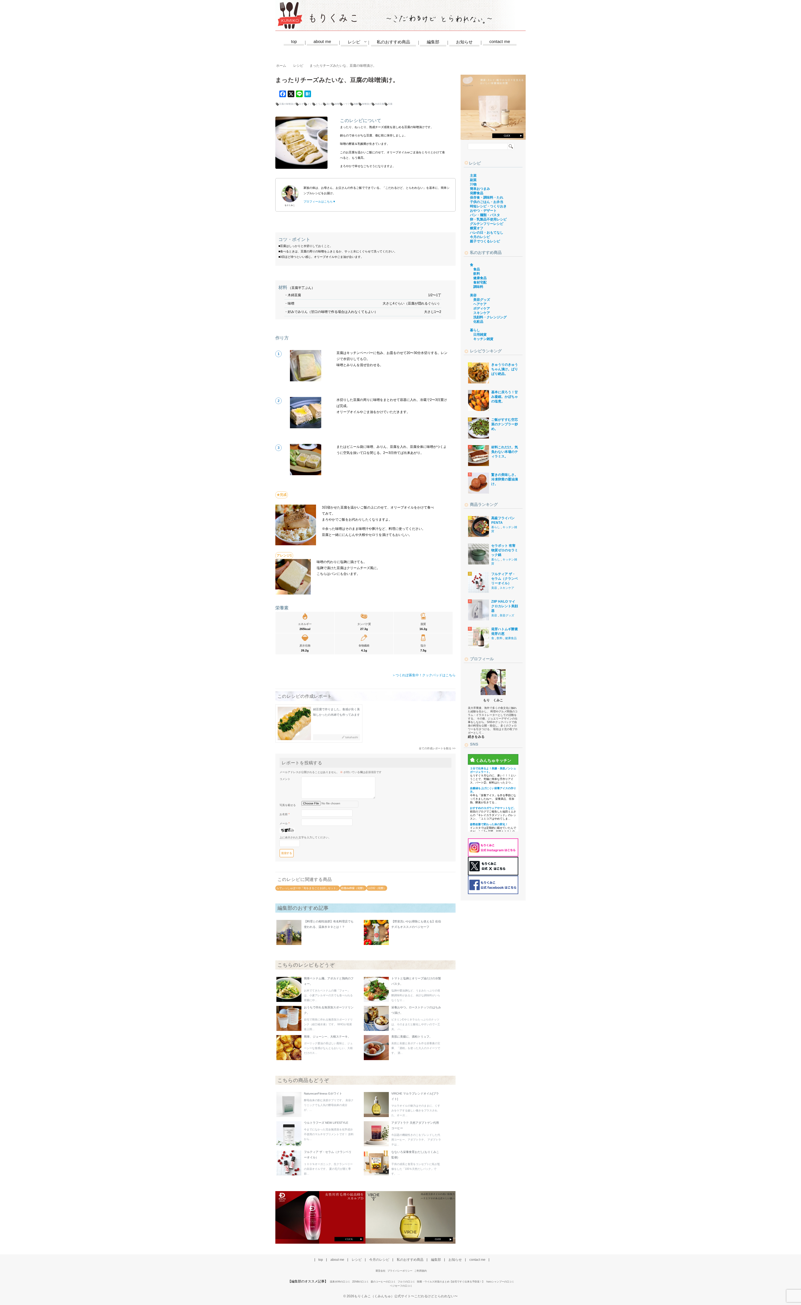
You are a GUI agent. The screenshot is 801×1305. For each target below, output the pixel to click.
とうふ (319, 104)
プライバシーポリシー (399, 1270)
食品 (476, 269)
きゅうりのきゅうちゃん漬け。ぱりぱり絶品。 (504, 369)
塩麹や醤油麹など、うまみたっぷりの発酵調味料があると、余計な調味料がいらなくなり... (415, 995)
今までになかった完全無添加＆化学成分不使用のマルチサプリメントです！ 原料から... (329, 1134)
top (294, 41)
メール (285, 823)
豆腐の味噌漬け (287, 104)
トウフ (346, 104)
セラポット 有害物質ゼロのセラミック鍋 (504, 550)
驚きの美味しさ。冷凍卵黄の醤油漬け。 (504, 479)
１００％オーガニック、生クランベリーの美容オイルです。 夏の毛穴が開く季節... (328, 1169)
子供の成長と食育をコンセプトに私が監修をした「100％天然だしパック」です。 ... (415, 1169)
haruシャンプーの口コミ (500, 1281)
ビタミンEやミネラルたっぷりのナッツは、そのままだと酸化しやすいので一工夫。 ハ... (415, 1024)
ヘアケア (480, 304)
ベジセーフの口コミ (401, 1285)
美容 (473, 295)
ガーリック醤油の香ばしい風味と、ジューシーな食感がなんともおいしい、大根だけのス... (328, 1048)
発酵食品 (476, 193)
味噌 (337, 104)
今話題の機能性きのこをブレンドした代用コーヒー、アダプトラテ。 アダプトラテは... (416, 1139)
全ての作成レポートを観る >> (437, 748)
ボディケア (481, 308)
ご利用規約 (420, 1270)
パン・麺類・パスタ (485, 215)
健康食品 (480, 278)
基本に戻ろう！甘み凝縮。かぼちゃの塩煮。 (504, 396)
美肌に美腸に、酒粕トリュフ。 (411, 1036)
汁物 (473, 184)
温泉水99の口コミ (340, 1281)
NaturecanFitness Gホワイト (323, 1093)
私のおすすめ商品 (393, 42)
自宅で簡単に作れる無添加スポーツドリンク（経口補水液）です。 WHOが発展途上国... (328, 1024)
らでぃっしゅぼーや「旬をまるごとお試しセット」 (307, 888)
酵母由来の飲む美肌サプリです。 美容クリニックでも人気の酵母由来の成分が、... (329, 1105)
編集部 (433, 42)
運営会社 (380, 1270)
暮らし (475, 330)
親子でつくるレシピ (485, 241)
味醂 (356, 104)
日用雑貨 (480, 334)
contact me (499, 41)
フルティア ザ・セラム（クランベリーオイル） (504, 578)
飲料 (476, 273)
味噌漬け (366, 104)
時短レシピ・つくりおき (488, 206)
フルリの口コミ (406, 1281)
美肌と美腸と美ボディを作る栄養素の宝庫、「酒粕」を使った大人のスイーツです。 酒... (415, 1048)
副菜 (473, 180)
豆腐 (390, 104)
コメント (285, 779)
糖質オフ (476, 228)
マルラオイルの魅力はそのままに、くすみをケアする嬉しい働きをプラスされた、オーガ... (415, 1110)
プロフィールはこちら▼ (320, 201)
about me (322, 41)
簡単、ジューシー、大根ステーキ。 (327, 1036)
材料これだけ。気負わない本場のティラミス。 (504, 451)
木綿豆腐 (379, 104)
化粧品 (478, 321)
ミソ (309, 104)
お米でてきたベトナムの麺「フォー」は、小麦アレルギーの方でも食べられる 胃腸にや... (328, 995)
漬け (328, 104)
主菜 (473, 175)
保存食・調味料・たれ (486, 197)
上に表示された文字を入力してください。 (305, 837)
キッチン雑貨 (483, 339)
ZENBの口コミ (360, 1281)
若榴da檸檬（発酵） (353, 888)
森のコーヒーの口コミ (383, 1281)
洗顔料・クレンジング (490, 317)
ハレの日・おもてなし (486, 232)
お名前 (285, 814)
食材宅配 (480, 282)
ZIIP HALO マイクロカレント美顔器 (504, 606)
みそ (301, 104)
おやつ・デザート (483, 210)
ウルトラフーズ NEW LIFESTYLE (326, 1122)
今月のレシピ (480, 237)
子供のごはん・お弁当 (486, 202)
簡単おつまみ (480, 188)
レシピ (475, 163)
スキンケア (481, 313)
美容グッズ (481, 299)
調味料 (478, 286)
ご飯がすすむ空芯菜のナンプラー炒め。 (504, 424)
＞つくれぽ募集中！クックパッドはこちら (424, 675)
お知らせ (464, 42)
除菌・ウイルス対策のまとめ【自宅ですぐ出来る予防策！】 (451, 1281)
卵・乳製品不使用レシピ (488, 219)
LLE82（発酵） (377, 888)
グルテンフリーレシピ (486, 223)
